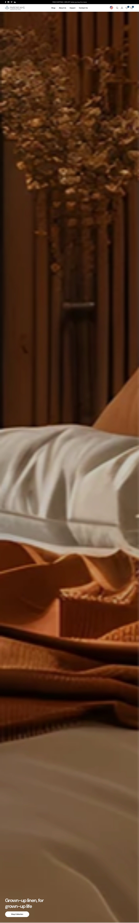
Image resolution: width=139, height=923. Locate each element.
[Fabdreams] (15, 8)
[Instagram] (8, 2)
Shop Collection (17, 914)
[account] (122, 8)
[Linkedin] (15, 2)
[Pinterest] (11, 2)
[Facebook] (5, 2)
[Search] (117, 8)
